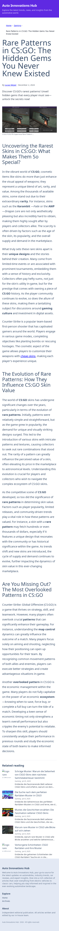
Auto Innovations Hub (19, 5)
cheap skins (28, 356)
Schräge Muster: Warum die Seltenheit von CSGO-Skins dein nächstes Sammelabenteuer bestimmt (35, 774)
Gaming (17, 25)
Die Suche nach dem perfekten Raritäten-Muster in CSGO (31, 794)
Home (8, 25)
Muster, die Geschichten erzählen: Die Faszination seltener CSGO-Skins (34, 811)
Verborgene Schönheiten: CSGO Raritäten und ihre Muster (31, 846)
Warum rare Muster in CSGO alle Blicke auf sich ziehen (35, 829)
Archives (6, 901)
